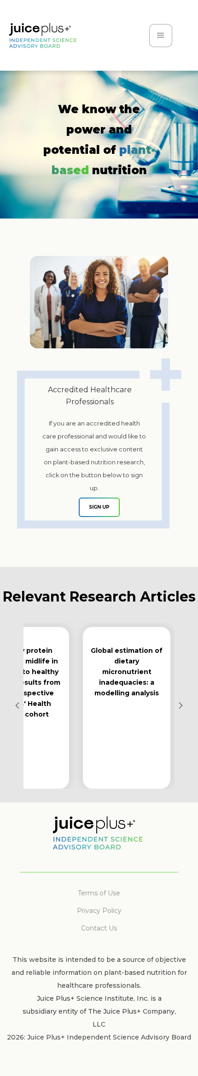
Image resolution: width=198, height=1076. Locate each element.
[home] (56, 42)
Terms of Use (99, 893)
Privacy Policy (99, 910)
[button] (160, 35)
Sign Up (99, 507)
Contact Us (99, 928)
